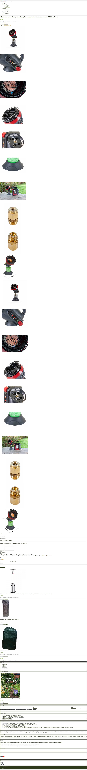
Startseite (4, 3)
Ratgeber (80, 708)
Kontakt (1, 762)
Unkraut (25, 709)
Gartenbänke (7, 5)
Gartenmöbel (5, 4)
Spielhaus (12, 709)
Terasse (14, 709)
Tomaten (23, 709)
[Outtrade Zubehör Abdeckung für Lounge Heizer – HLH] (5, 618)
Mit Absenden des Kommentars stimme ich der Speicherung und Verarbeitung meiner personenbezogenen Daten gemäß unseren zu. (26, 555)
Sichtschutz (7, 709)
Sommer (10, 709)
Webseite (1, 553)
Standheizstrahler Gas (7, 25)
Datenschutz (2, 764)
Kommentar (2, 550)
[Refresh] (2, 559)
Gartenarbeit (4, 8)
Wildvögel (32, 709)
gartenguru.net (5, 766)
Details (1, 624)
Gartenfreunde (39, 708)
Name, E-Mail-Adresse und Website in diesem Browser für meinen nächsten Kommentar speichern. (17, 554)
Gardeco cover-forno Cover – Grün (6, 650)
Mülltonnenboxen (7, 7)
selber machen (3, 709)
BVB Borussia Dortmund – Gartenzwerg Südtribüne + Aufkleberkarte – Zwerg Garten (21, 723)
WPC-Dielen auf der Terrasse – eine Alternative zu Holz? (11, 715)
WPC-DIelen (34, 709)
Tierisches (4, 12)
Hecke (46, 708)
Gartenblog (4, 14)
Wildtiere (29, 709)
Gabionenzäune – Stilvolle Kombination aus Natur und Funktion (12, 716)
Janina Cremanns (5, 726)
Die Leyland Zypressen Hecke (7, 719)
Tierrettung (20, 709)
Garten (35, 708)
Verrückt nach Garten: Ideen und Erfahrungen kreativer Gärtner (10, 698)
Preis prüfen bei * (5, 624)
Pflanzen (73, 708)
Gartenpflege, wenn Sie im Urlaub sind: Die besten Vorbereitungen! (13, 717)
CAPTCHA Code (13, 561)
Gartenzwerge (7, 10)
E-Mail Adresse (3, 552)
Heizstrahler (6, 6)
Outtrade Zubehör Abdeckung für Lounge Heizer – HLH (9, 619)
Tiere (18, 709)
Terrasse (17, 709)
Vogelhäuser (6, 13)
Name (1, 551)
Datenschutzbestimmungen (46, 555)
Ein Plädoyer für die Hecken (7, 718)
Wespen (27, 709)
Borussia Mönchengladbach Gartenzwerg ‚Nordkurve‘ (15, 725)
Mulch (59, 708)
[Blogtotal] (2, 758)
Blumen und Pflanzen (6, 11)
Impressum (2, 763)
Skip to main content (3, 0)
